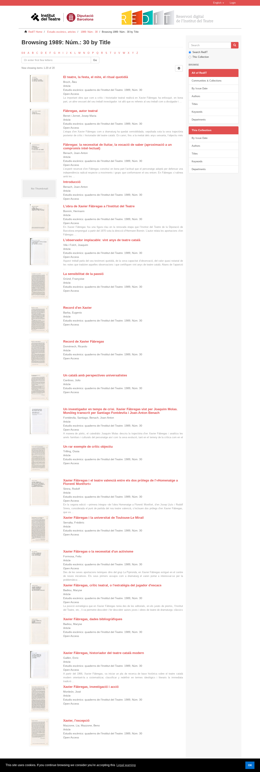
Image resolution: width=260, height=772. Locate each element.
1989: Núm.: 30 (89, 31)
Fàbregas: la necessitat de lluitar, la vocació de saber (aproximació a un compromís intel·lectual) (117, 146)
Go (95, 60)
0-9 (23, 52)
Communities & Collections (207, 80)
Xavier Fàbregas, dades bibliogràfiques (92, 619)
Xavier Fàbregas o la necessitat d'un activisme (98, 551)
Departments (199, 119)
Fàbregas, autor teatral (80, 111)
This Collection (200, 56)
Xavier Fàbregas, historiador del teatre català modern (103, 653)
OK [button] (250, 765)
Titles (195, 104)
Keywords (197, 111)
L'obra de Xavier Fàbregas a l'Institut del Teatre (99, 206)
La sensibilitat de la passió (83, 274)
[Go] (234, 45)
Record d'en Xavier (77, 308)
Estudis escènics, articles (61, 31)
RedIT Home (35, 31)
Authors (196, 96)
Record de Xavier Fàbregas (83, 341)
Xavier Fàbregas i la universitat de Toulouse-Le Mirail (103, 517)
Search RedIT (200, 52)
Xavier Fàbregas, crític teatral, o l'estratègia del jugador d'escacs (112, 585)
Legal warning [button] (126, 765)
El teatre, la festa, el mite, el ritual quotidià (95, 77)
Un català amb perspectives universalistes (95, 375)
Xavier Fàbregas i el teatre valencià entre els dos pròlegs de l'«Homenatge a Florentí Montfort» (120, 482)
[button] (218, 3)
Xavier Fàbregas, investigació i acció (91, 687)
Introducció (72, 182)
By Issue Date (199, 88)
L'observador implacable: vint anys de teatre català (101, 240)
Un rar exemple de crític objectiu (88, 446)
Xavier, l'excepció (76, 720)
